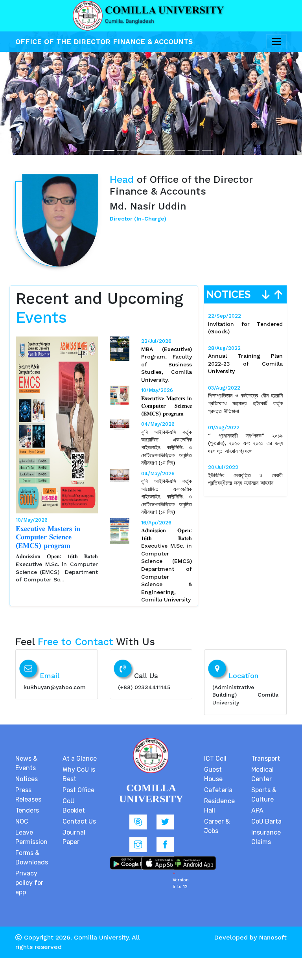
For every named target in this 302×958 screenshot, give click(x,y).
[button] (22, 77)
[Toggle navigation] (276, 41)
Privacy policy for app (29, 883)
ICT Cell (215, 758)
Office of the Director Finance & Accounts (105, 41)
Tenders (27, 810)
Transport (265, 758)
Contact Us (79, 821)
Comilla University (101, 937)
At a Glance (80, 758)
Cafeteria (218, 790)
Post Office (78, 790)
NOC (21, 821)
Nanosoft (273, 937)
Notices (26, 779)
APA (257, 810)
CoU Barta (266, 821)
